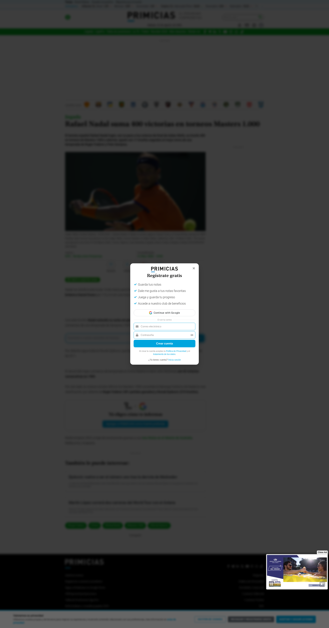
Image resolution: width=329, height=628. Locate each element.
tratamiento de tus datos (164, 354)
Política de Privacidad (176, 351)
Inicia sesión (174, 359)
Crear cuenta (164, 343)
